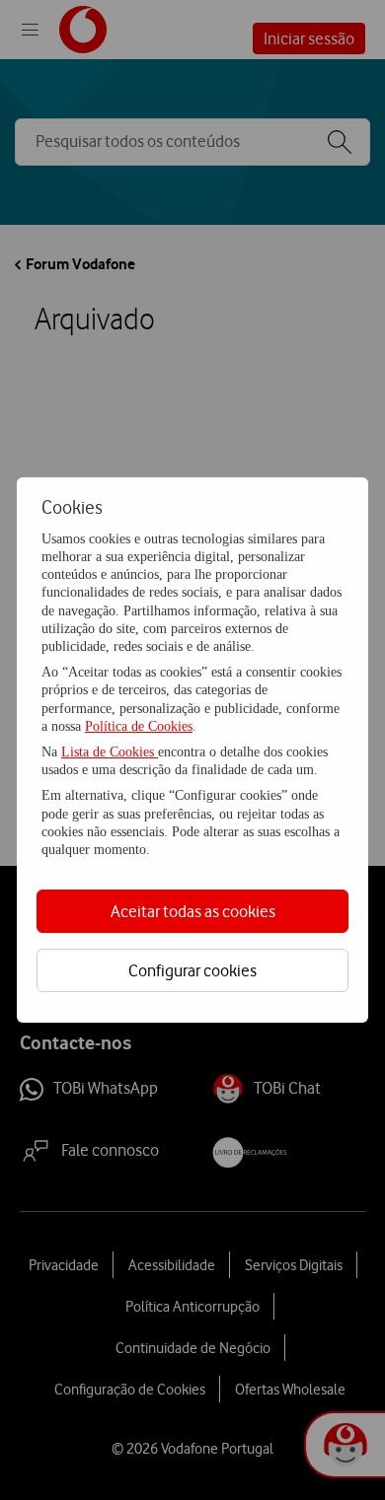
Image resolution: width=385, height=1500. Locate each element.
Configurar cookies (192, 970)
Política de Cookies (138, 726)
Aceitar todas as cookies (193, 911)
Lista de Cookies (109, 752)
